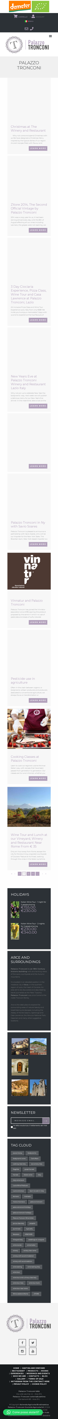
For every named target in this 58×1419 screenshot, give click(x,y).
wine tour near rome (20, 1288)
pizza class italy (18, 1223)
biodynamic (32, 1153)
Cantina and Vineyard (33, 1368)
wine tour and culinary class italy (24, 1277)
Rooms (44, 1371)
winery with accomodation (22, 1261)
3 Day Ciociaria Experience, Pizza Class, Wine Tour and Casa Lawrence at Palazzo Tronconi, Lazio (28, 294)
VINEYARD (28, 1234)
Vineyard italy (18, 1239)
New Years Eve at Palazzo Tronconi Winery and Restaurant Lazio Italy (28, 382)
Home (16, 1368)
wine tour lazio (34, 1283)
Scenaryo (46, 1415)
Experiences (17, 1373)
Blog (44, 1376)
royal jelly (29, 1229)
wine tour (16, 1272)
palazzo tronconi (36, 1202)
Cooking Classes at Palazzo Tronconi (25, 759)
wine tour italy (18, 1283)
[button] (23, 1412)
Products (33, 1371)
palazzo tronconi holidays (22, 1212)
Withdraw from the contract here (30, 1381)
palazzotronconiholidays (22, 1207)
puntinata (16, 1229)
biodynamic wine (19, 1158)
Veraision (16, 1234)
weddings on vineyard (36, 1239)
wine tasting (17, 1267)
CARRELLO (23, 17)
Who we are (19, 1376)
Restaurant (18, 1371)
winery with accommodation (23, 1256)
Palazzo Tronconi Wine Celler (23, 1218)
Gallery (21, 1379)
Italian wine (28, 1175)
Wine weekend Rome (20, 1294)
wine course (17, 1245)
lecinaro (16, 1196)
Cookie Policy (39, 1384)
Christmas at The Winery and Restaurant (28, 129)
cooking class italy (19, 1164)
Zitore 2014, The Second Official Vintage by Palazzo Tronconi (29, 208)
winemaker (31, 1245)
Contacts (34, 1376)
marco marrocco (19, 1202)
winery (15, 1250)
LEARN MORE (38, 148)
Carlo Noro (34, 1158)
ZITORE (36, 1294)
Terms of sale (35, 1379)
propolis (32, 1223)
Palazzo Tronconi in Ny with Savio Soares (28, 524)
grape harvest (29, 1169)
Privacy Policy (21, 1384)
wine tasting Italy (34, 1267)
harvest (15, 1175)
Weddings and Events (38, 1373)
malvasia (27, 1196)
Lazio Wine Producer (20, 1185)
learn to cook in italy (37, 1191)
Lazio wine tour (18, 1191)
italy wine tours (18, 1180)
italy (39, 1175)
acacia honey (17, 1153)
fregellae (16, 1169)
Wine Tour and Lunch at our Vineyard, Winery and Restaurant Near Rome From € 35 (29, 840)
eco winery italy (36, 1164)
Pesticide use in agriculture (23, 681)
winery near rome (30, 1250)
